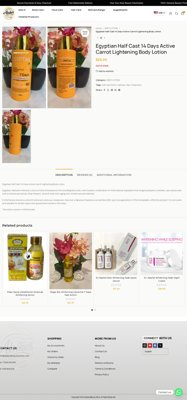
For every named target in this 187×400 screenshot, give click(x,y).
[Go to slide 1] (92, 310)
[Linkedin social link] (115, 90)
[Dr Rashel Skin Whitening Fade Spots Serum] (116, 254)
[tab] (64, 173)
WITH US (158, 338)
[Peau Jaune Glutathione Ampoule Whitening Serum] (25, 261)
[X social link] (108, 90)
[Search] (176, 13)
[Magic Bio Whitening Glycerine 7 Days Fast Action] (70, 261)
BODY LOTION (111, 28)
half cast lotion (109, 85)
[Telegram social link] (119, 90)
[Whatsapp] (179, 392)
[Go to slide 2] (95, 310)
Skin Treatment (134, 85)
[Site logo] (9, 13)
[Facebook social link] (104, 90)
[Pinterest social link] (112, 90)
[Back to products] (101, 38)
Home (99, 28)
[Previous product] (97, 38)
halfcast (122, 85)
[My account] (171, 13)
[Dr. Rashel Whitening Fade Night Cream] (162, 254)
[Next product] (104, 38)
